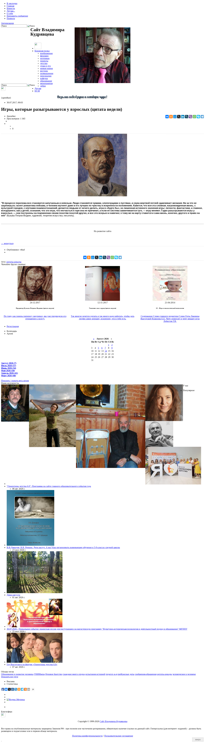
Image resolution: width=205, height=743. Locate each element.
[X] (178, 116)
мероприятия (46, 83)
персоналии (45, 76)
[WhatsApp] (194, 116)
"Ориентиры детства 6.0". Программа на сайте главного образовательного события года (49, 486)
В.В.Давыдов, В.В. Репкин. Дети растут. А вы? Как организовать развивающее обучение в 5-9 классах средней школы (63, 547)
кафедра (44, 78)
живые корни (46, 68)
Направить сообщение (17, 16)
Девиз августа (13, 595)
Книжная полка (42, 51)
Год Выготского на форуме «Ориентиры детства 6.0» (32, 664)
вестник (44, 71)
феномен (44, 56)
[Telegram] (202, 116)
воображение (46, 53)
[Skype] (198, 116)
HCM (37, 91)
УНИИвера (39, 674)
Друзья (38, 88)
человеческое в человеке (184, 674)
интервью (45, 58)
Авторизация (7, 23)
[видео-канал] (3, 90)
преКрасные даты (125, 674)
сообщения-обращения (145, 674)
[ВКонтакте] (167, 116)
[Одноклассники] (171, 116)
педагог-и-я (111, 674)
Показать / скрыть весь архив (15, 380)
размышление (46, 73)
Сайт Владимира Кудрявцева (113, 721)
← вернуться (7, 243)
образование (46, 81)
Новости (11, 8)
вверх (198, 739)
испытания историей (95, 674)
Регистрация (13, 326)
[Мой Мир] (175, 116)
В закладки (12, 3)
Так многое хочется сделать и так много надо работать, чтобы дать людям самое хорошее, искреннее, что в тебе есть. (102, 317)
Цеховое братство (53, 674)
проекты (44, 61)
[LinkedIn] (182, 116)
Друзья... (11, 11)
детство (43, 63)
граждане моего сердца (74, 674)
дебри (43, 86)
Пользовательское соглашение (118, 736)
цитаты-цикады (13, 262)
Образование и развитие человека (17, 674)
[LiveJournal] (186, 116)
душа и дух (45, 66)
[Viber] (190, 116)
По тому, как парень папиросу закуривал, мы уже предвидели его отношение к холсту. (35, 317)
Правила (11, 18)
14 (106, 351)
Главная (10, 6)
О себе (10, 13)
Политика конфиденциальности (87, 736)
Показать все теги (9, 677)
